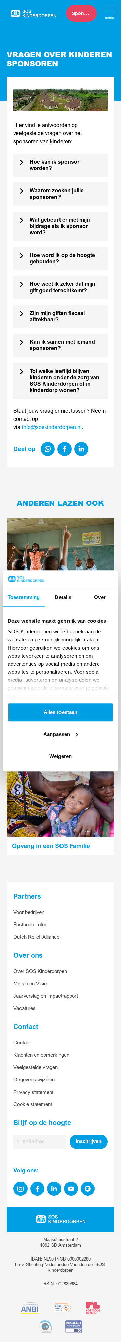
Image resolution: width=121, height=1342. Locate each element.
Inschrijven (89, 1141)
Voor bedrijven (28, 912)
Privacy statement (33, 1092)
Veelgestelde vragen (35, 1067)
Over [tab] (100, 597)
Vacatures (24, 1008)
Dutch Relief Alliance (36, 937)
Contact (22, 1043)
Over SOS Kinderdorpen (40, 971)
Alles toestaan (60, 712)
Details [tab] (63, 597)
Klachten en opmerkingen (41, 1055)
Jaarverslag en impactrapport (45, 996)
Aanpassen (56, 734)
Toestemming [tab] (24, 597)
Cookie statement (32, 1104)
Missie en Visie (30, 984)
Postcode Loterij (30, 924)
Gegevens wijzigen (34, 1080)
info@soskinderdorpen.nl (52, 427)
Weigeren (60, 756)
